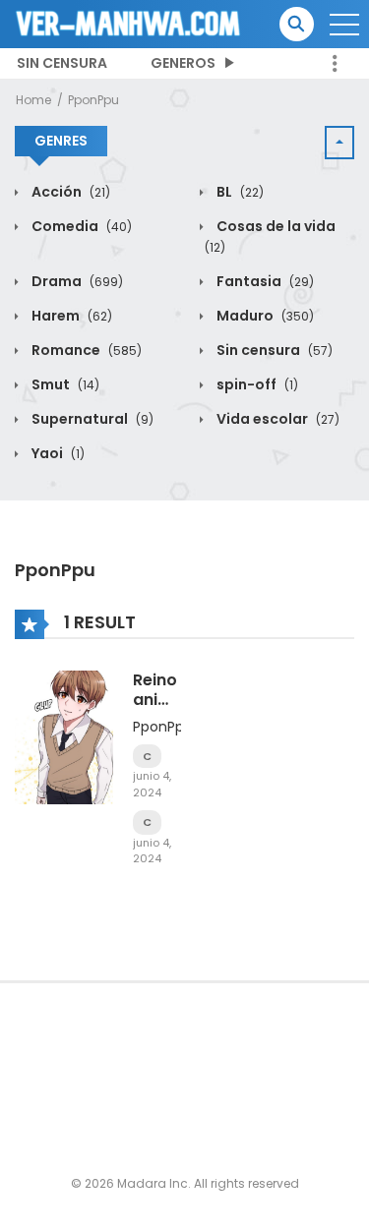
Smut (64, 384)
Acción (69, 192)
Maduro (264, 315)
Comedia (80, 226)
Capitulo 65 (147, 822)
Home (33, 99)
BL (239, 192)
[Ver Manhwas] (129, 22)
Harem (70, 315)
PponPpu (93, 99)
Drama (76, 281)
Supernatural (91, 419)
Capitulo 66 (147, 756)
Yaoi (57, 453)
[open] (344, 24)
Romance (85, 350)
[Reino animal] (64, 736)
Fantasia (264, 281)
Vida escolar (276, 419)
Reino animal (160, 689)
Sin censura (62, 63)
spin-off (256, 384)
